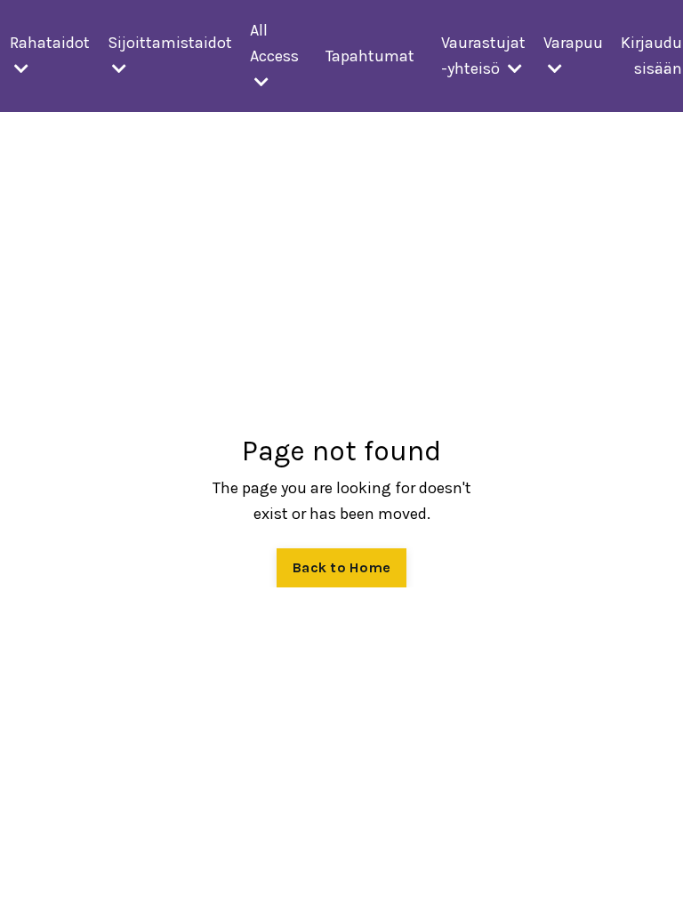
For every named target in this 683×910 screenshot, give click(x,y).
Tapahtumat (369, 56)
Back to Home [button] (341, 567)
